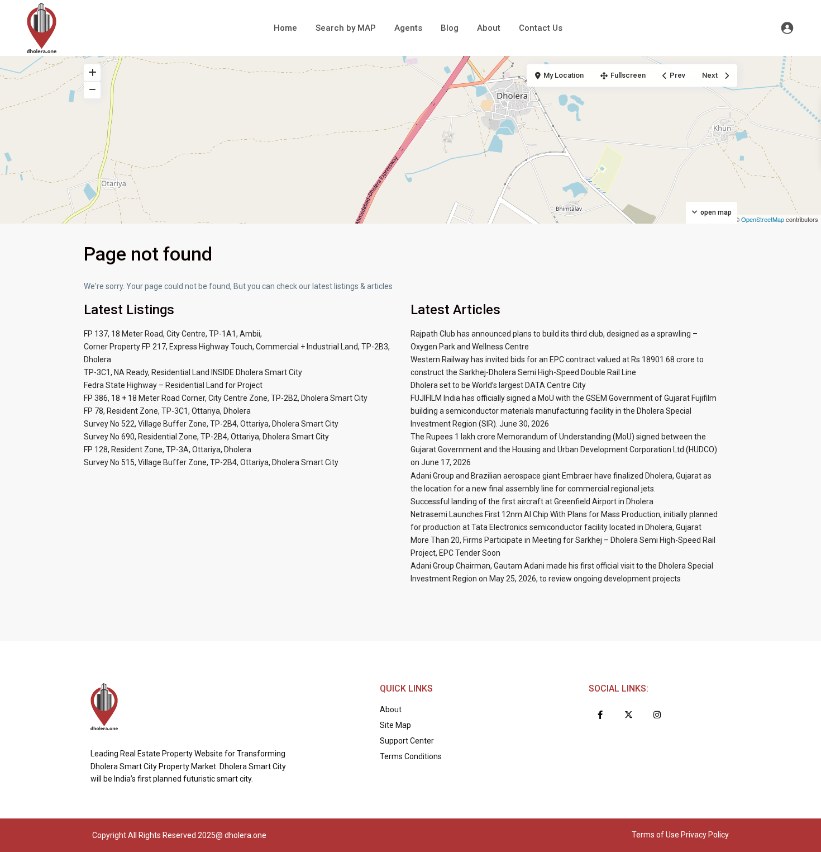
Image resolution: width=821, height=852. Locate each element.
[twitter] (628, 714)
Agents (408, 28)
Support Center (407, 740)
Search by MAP (346, 28)
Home (285, 28)
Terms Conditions (411, 756)
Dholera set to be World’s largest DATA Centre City (498, 385)
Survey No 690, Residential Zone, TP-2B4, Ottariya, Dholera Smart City (206, 436)
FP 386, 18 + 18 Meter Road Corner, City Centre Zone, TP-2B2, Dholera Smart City (225, 398)
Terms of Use (655, 834)
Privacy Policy (705, 834)
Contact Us (540, 28)
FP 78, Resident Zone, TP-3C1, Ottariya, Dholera (167, 410)
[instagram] (657, 714)
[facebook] (600, 714)
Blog (450, 28)
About (488, 28)
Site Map (395, 725)
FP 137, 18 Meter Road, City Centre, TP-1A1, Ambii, (173, 333)
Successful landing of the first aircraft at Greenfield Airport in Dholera (531, 501)
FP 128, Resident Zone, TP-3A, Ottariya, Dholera (167, 449)
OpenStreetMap (762, 219)
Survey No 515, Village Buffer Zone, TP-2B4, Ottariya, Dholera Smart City (211, 462)
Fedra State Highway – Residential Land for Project (173, 385)
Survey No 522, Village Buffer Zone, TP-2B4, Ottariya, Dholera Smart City (211, 423)
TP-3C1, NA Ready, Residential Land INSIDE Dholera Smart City (193, 372)
